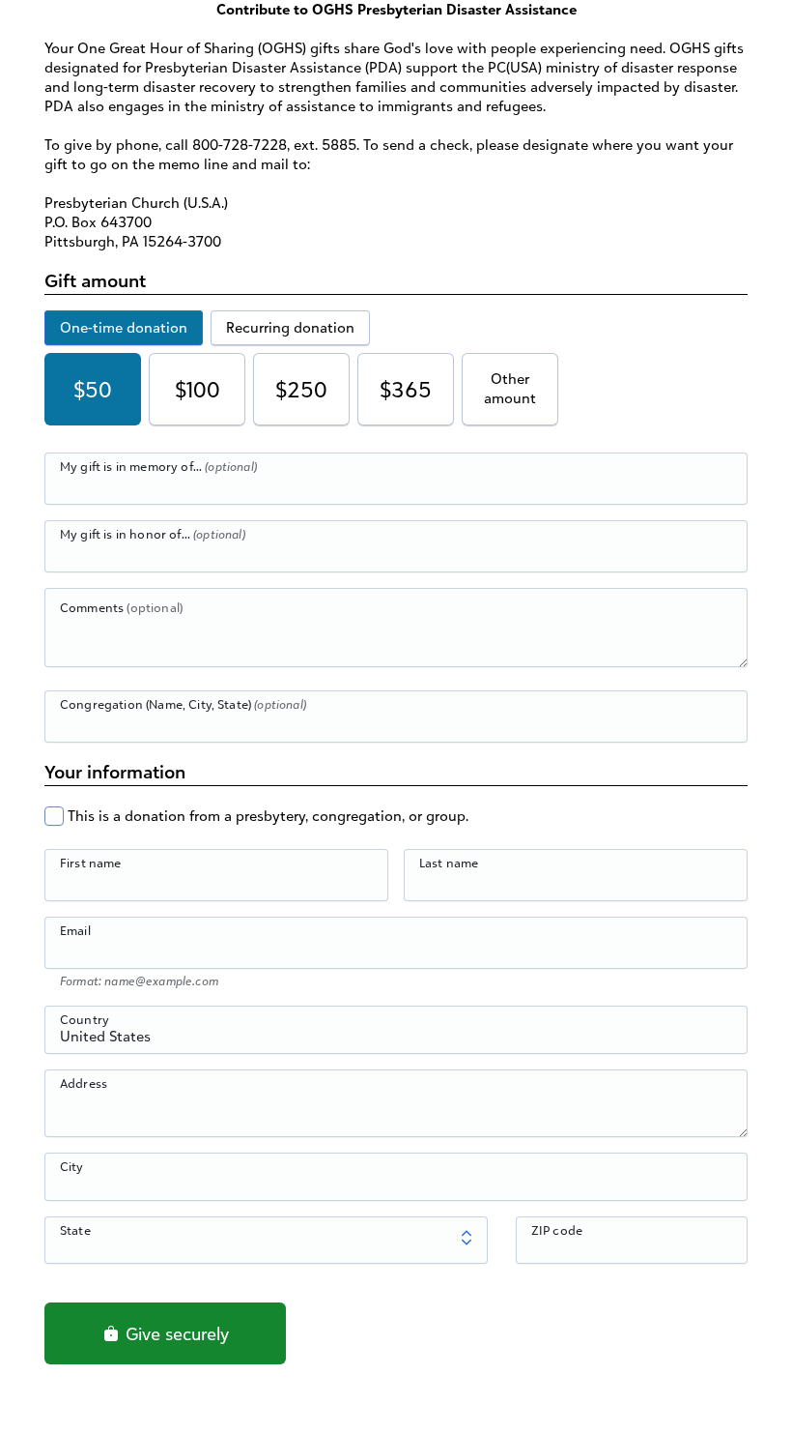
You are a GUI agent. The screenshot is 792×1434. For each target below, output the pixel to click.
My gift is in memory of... (158, 466)
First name (91, 862)
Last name (448, 862)
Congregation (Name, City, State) (183, 704)
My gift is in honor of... (152, 533)
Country (84, 1019)
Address (83, 1083)
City (72, 1166)
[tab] (123, 327)
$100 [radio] (197, 389)
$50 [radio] (92, 389)
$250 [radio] (301, 389)
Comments (121, 607)
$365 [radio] (406, 389)
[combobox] (396, 1040)
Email (75, 930)
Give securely (175, 1333)
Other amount (510, 388)
